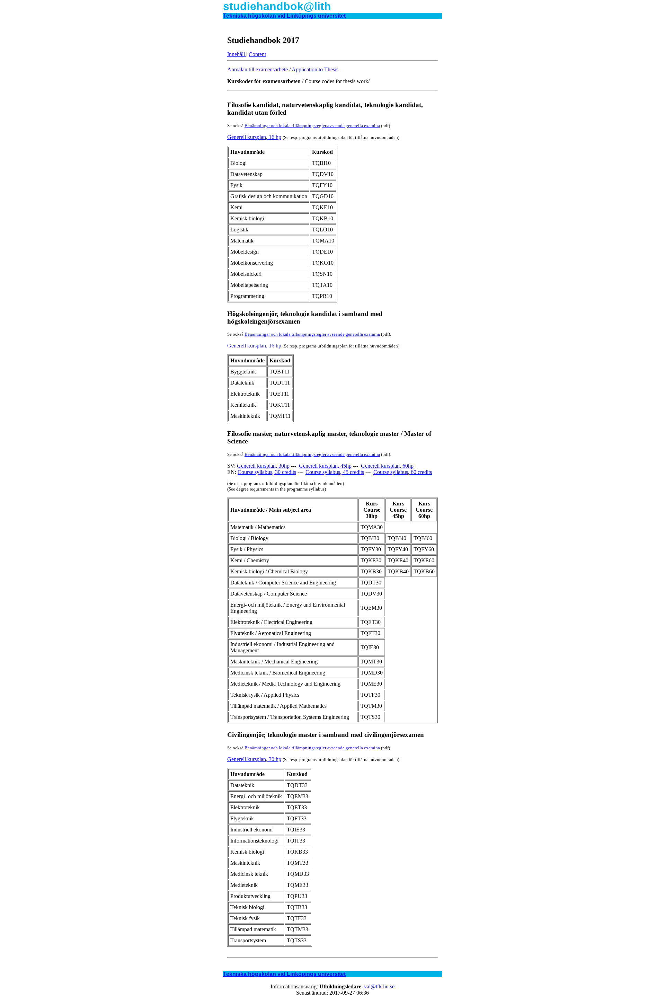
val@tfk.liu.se (379, 986)
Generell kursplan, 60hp (387, 466)
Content (257, 54)
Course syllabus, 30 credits (267, 472)
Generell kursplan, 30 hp (254, 759)
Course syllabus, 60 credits (402, 472)
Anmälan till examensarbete (257, 69)
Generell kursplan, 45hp (325, 466)
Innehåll (236, 54)
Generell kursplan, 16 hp (254, 137)
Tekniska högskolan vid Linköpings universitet (284, 16)
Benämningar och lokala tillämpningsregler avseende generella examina (312, 125)
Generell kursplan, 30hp (263, 466)
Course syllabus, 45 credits (334, 472)
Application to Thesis (315, 69)
